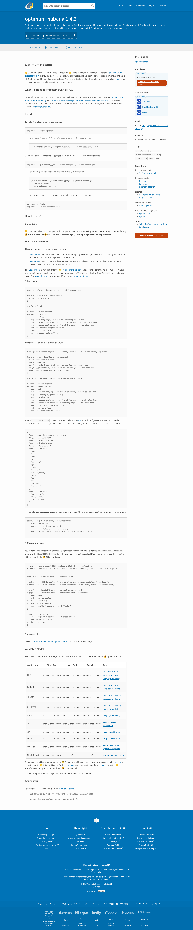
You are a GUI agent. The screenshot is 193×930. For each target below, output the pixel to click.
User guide (46, 841)
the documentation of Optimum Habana (51, 641)
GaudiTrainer (35, 254)
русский (134, 904)
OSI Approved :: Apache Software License (149, 196)
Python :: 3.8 (144, 213)
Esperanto (149, 904)
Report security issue (146, 838)
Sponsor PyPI (113, 845)
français (55, 904)
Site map (96, 886)
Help (121, 5)
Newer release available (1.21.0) (148, 83)
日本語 (63, 904)
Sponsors (140, 5)
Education (143, 184)
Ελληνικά (96, 904)
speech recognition (111, 748)
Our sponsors (80, 848)
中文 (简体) (113, 904)
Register (162, 5)
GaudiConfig (34, 261)
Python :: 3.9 (144, 216)
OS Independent (146, 205)
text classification (110, 671)
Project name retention (46, 845)
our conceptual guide (40, 106)
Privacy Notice (145, 845)
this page (71, 765)
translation (108, 725)
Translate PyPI (112, 841)
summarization (109, 722)
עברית (141, 904)
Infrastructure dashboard (79, 838)
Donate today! (96, 872)
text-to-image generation (114, 755)
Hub (80, 420)
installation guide (66, 788)
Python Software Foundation (95, 879)
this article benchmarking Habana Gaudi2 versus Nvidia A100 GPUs (79, 100)
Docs (130, 5)
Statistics (80, 841)
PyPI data (140, 73)
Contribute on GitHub (111, 838)
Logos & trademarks (80, 845)
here (118, 79)
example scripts (42, 276)
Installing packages (46, 834)
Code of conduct (144, 841)
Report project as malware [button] (151, 235)
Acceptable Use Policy (144, 848)
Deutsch (104, 904)
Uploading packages (46, 838)
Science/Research (147, 186)
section (118, 762)
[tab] (33, 47)
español (48, 904)
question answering (112, 675)
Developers (144, 181)
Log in (152, 5)
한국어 (157, 904)
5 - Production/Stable (148, 173)
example (103, 765)
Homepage (143, 61)
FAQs (47, 848)
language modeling (111, 678)
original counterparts (80, 276)
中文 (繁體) (124, 904)
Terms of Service (144, 834)
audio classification (111, 745)
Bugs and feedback (113, 834)
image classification (111, 732)
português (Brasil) (74, 904)
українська (87, 904)
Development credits (112, 848)
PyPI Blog (79, 834)
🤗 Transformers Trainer (69, 269)
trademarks (120, 876)
